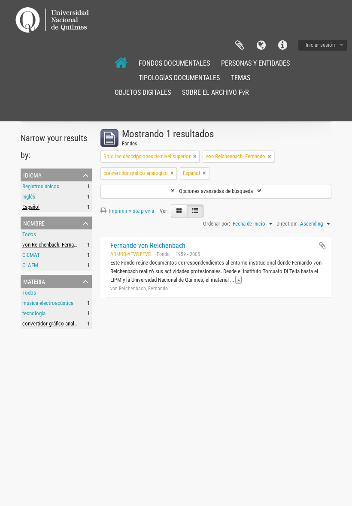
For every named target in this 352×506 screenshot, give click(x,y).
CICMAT (31, 255)
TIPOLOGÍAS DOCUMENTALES (179, 78)
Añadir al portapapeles (322, 245)
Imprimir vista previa (131, 211)
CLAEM (30, 265)
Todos (29, 234)
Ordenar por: (216, 223)
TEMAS (240, 78)
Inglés (28, 196)
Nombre (34, 222)
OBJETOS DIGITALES (143, 92)
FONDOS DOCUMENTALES (174, 63)
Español (30, 207)
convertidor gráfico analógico (54, 323)
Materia (34, 281)
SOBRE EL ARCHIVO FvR (215, 92)
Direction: (286, 223)
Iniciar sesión (320, 45)
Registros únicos (40, 186)
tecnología (34, 313)
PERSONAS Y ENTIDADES (255, 63)
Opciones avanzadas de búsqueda (216, 191)
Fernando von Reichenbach (147, 245)
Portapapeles (239, 45)
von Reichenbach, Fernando (52, 244)
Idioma (261, 45)
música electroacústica (47, 303)
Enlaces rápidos (282, 45)
